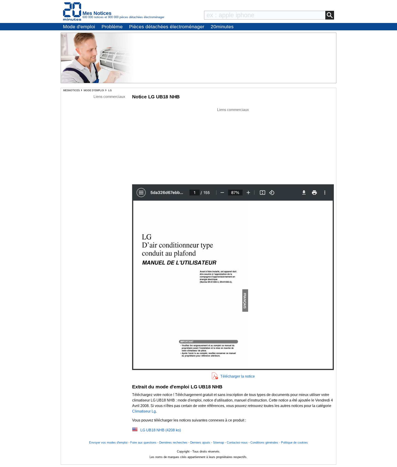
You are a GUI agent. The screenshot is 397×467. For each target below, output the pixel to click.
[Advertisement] (233, 145)
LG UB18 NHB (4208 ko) (160, 430)
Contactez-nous (237, 442)
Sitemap (218, 442)
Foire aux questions (143, 442)
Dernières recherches (173, 442)
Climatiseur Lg (144, 411)
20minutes (222, 26)
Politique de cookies (294, 442)
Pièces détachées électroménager (166, 26)
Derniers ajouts (200, 442)
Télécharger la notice (237, 376)
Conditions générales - (265, 442)
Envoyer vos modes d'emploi (108, 442)
